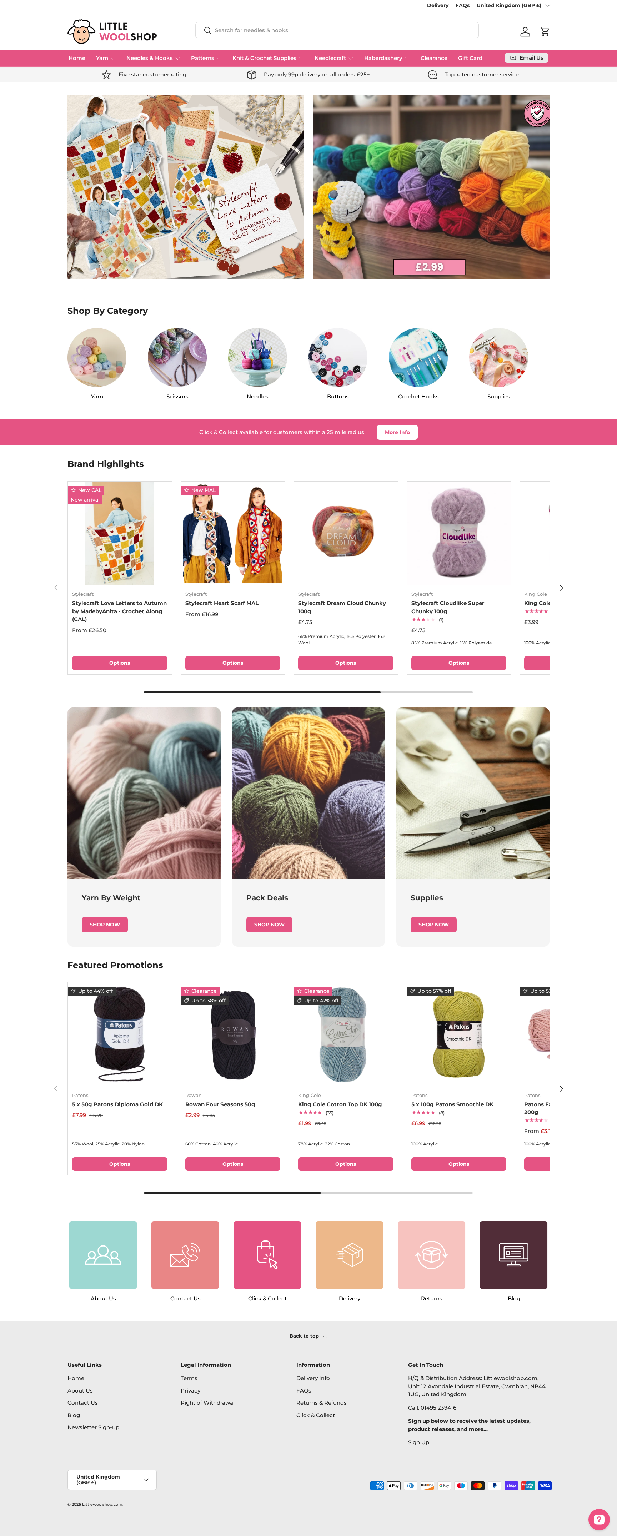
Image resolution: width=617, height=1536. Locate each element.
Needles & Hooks (149, 58)
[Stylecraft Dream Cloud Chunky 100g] (346, 533)
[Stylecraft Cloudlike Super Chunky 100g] (459, 533)
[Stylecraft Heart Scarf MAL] (233, 533)
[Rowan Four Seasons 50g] (233, 1034)
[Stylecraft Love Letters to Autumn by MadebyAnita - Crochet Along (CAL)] (120, 533)
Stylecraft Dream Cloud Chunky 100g (342, 607)
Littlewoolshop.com (102, 1504)
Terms (189, 1378)
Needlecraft (330, 58)
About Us (80, 1390)
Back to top (305, 1336)
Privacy (190, 1390)
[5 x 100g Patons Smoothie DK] (459, 1034)
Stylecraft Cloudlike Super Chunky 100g (447, 607)
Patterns (202, 58)
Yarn (102, 58)
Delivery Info (313, 1378)
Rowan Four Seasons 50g (220, 1104)
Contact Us (82, 1402)
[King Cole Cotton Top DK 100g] (346, 1034)
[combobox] (337, 30)
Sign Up (418, 1442)
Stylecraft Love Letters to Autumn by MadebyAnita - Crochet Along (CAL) (119, 611)
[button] (545, 32)
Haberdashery (383, 58)
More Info (397, 432)
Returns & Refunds (321, 1402)
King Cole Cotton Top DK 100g (340, 1104)
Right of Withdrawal (208, 1402)
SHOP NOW (105, 924)
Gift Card (470, 58)
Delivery (437, 5)
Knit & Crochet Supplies (264, 58)
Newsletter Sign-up (93, 1427)
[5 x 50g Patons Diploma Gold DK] (120, 1034)
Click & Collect (315, 1415)
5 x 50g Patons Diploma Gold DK (117, 1104)
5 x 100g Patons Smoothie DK (452, 1104)
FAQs (463, 5)
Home (77, 58)
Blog (73, 1415)
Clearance (434, 58)
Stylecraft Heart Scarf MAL (222, 603)
